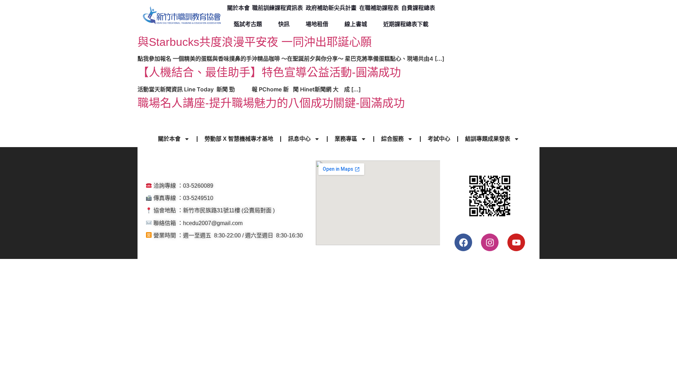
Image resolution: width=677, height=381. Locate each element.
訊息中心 (299, 139)
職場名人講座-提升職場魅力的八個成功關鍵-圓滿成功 (271, 103)
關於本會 (238, 8)
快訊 (283, 24)
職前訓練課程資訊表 (277, 8)
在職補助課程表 (379, 8)
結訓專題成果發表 (487, 139)
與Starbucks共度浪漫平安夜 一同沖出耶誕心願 (255, 42)
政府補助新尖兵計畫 (331, 8)
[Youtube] (516, 242)
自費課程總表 (418, 8)
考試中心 (439, 139)
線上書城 (355, 24)
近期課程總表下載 (405, 24)
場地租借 (317, 24)
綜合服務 (392, 139)
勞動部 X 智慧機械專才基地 (239, 139)
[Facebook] (463, 242)
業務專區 (346, 139)
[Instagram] (490, 242)
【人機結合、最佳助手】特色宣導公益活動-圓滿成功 (269, 72)
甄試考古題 (248, 24)
